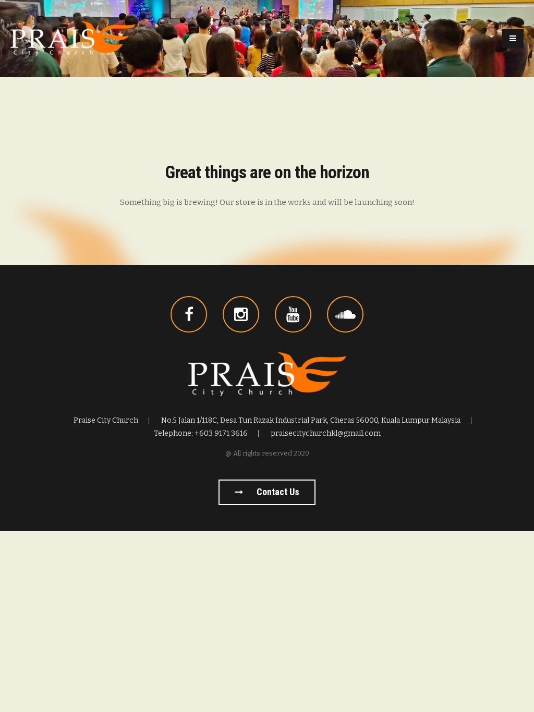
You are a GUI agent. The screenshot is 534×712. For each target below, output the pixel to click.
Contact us (276, 491)
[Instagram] (241, 314)
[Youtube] (293, 314)
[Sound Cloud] (345, 314)
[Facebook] (189, 314)
